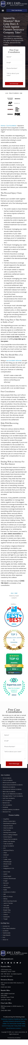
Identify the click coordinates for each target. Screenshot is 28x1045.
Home (3, 126)
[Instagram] (14, 962)
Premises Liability (14, 815)
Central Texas (6, 1026)
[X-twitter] (5, 962)
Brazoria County (20, 1021)
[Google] (11, 962)
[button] (3, 10)
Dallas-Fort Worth (8, 1023)
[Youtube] (17, 962)
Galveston (11, 1021)
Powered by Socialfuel (14, 1038)
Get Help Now (5, 923)
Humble (5, 1021)
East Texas (14, 1026)
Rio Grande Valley (19, 1023)
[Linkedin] (8, 962)
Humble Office (5, 990)
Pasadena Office (6, 966)
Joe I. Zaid (14, 593)
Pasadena (17, 1019)
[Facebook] (2, 962)
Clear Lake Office (6, 1003)
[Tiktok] (20, 962)
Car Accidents (11, 126)
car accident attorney (14, 360)
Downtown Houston (7, 980)
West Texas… (22, 1026)
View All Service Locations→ (14, 1028)
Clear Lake (23, 1019)
